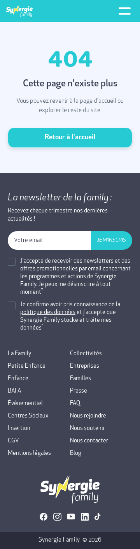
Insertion (19, 428)
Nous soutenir (87, 428)
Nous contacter (89, 441)
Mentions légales (29, 453)
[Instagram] (57, 517)
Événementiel (25, 404)
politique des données (47, 313)
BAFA (14, 391)
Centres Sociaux (28, 416)
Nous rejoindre (88, 416)
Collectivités (86, 354)
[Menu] (125, 11)
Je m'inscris (111, 240)
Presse (78, 391)
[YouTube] (71, 517)
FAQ (75, 404)
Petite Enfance (27, 366)
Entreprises (84, 366)
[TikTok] (97, 516)
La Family (19, 354)
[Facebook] (44, 517)
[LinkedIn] (85, 517)
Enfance (18, 379)
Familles (80, 379)
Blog (75, 453)
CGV (13, 441)
